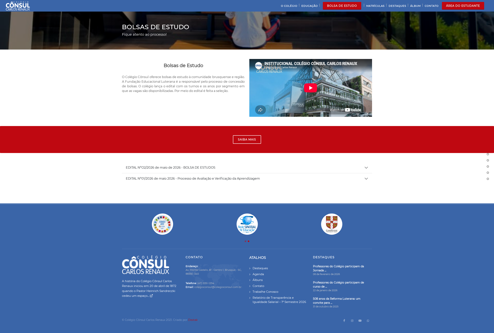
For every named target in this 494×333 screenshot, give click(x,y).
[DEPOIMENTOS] (488, 166)
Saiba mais (247, 139)
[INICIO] (488, 154)
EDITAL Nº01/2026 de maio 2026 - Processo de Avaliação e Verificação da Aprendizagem (193, 178)
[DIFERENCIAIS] (488, 160)
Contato (258, 286)
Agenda (258, 274)
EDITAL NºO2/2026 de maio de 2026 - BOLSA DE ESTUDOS (170, 167)
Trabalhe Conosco (265, 291)
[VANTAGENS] (488, 179)
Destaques (260, 268)
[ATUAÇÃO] (488, 173)
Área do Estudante (463, 6)
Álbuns (258, 280)
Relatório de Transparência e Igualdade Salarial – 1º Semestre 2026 (279, 300)
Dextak (193, 320)
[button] (245, 241)
